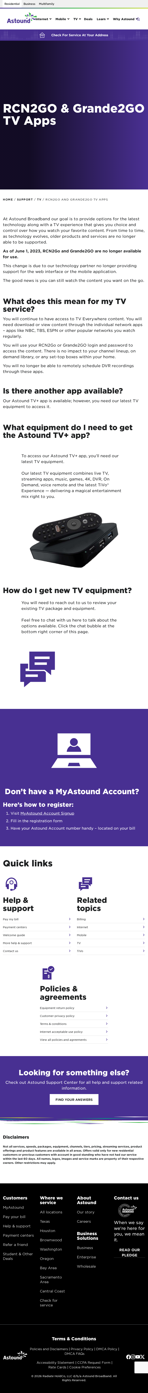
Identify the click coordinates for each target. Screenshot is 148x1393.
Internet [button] (41, 19)
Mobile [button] (61, 19)
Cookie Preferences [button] (85, 1367)
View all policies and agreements (63, 1039)
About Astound (86, 1200)
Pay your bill (14, 1217)
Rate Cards (57, 1367)
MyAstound (13, 1207)
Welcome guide (14, 935)
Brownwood (51, 1240)
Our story (85, 1212)
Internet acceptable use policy (61, 1031)
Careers (84, 1221)
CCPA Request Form (93, 1362)
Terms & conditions (53, 1023)
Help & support (17, 1226)
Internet (82, 927)
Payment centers (15, 927)
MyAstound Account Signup (47, 813)
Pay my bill (10, 919)
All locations (51, 1212)
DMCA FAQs (74, 1353)
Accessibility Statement (55, 1362)
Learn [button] (101, 19)
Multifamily (46, 3)
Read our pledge (129, 1252)
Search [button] (138, 19)
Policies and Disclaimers (49, 1349)
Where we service (51, 1200)
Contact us (10, 951)
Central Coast (52, 1291)
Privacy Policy (82, 1349)
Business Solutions (87, 1236)
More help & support (17, 943)
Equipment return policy (57, 1008)
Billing (81, 919)
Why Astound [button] (124, 19)
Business (29, 3)
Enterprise (86, 1257)
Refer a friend (15, 1244)
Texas (45, 1221)
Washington (51, 1249)
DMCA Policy (106, 1349)
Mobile (82, 935)
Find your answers (74, 1099)
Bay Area (48, 1268)
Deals (88, 19)
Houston (47, 1231)
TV (79, 943)
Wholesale (86, 1266)
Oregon (47, 1258)
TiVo (80, 951)
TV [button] (75, 19)
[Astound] (22, 19)
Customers (15, 1197)
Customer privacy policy (57, 1016)
